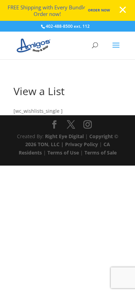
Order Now (99, 10)
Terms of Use (63, 152)
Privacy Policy (81, 144)
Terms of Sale (100, 152)
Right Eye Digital (64, 136)
